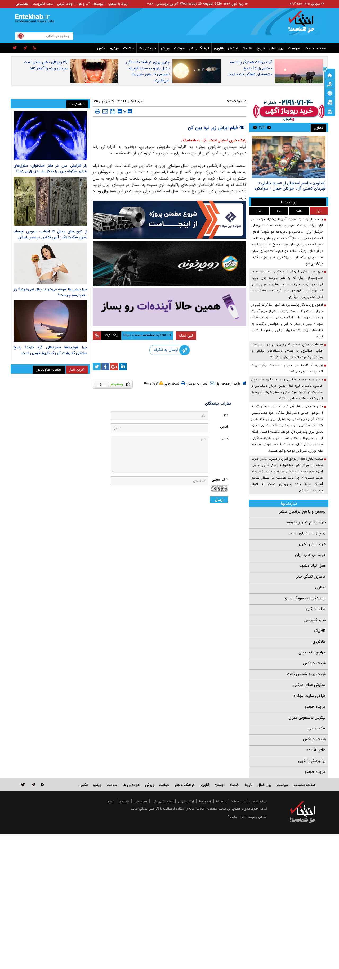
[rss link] (42, 784)
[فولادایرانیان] (169, 220)
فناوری (219, 48)
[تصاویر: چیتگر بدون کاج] (263, 157)
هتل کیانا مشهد (313, 566)
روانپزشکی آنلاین (312, 761)
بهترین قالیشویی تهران (307, 717)
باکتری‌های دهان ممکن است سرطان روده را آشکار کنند (46, 65)
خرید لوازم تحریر (312, 544)
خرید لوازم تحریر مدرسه (306, 522)
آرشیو (111, 801)
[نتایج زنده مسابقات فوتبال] (330, 111)
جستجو (124, 801)
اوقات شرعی (65, 3)
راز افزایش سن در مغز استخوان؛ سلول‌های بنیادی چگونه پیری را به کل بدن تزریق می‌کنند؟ (50, 168)
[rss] (34, 48)
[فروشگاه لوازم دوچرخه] (169, 263)
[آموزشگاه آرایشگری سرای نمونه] (169, 307)
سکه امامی (317, 728)
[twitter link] (23, 784)
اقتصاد (247, 48)
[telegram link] (33, 784)
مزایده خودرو (315, 706)
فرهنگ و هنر (199, 48)
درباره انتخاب (258, 801)
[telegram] (25, 48)
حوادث (179, 48)
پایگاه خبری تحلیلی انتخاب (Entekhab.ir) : (213, 140)
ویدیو (114, 48)
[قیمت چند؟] (330, 84)
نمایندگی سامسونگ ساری (305, 598)
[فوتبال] (330, 93)
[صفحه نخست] (330, 75)
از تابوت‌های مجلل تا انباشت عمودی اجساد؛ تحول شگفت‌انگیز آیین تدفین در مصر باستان (50, 234)
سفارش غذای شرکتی (309, 685)
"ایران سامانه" (237, 816)
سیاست (294, 48)
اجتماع (233, 48)
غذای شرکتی (316, 609)
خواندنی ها (147, 48)
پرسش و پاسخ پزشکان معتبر (302, 511)
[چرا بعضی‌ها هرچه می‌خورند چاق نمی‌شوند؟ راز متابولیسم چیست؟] (50, 263)
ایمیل (224, 426)
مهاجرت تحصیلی (312, 652)
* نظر (224, 439)
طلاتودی (319, 641)
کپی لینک (186, 336)
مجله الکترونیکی (162, 801)
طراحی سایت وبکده (310, 696)
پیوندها (99, 3)
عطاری (320, 587)
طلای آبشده (316, 750)
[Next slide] (255, 127)
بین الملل (276, 48)
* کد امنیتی (220, 479)
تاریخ (261, 48)
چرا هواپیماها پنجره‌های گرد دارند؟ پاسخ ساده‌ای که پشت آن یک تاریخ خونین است (50, 350)
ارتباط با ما (237, 801)
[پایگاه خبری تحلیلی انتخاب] (305, 24)
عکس (101, 48)
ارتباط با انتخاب (118, 3)
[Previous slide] (269, 127)
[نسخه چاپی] (97, 111)
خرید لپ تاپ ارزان (310, 555)
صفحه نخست (315, 48)
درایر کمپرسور (315, 620)
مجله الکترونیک (43, 3)
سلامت (128, 48)
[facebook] (105, 366)
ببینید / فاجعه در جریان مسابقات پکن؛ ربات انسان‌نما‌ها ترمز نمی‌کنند (287, 368)
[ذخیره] (112, 111)
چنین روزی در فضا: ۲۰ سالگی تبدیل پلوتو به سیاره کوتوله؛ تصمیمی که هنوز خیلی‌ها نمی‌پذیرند (148, 71)
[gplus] (114, 366)
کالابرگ (320, 631)
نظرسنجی (22, 3)
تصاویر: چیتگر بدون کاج (280, 183)
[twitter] (15, 48)
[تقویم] (330, 102)
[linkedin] (123, 366)
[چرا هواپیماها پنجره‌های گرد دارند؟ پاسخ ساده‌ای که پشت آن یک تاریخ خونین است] (50, 321)
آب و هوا (84, 3)
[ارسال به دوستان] (105, 111)
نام (226, 414)
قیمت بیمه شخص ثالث (306, 674)
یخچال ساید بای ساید (308, 533)
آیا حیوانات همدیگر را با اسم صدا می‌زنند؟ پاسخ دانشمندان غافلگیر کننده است (250, 68)
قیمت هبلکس (314, 663)
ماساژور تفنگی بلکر (311, 576)
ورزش (165, 48)
